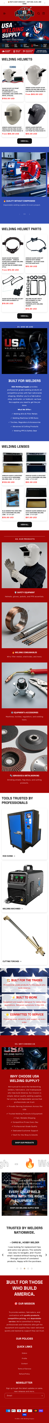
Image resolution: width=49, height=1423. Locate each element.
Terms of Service (24, 1369)
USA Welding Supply (27, 1418)
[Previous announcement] (4, 2)
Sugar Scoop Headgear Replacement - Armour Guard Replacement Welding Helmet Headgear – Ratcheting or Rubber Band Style (12, 262)
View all (24, 141)
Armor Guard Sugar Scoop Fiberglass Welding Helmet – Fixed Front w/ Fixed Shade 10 (12, 129)
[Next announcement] (44, 2)
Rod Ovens (8, 856)
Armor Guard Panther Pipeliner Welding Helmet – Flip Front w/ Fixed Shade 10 (35, 129)
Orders (24, 1353)
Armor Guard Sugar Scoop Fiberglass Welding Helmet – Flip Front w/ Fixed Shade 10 (36, 89)
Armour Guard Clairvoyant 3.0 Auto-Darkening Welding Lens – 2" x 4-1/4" (36, 477)
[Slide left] (19, 214)
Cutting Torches (11, 961)
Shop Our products (24, 1142)
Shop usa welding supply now (24, 1208)
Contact (24, 1364)
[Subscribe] (41, 1395)
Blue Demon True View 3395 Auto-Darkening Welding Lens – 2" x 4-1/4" (12, 512)
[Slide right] (29, 214)
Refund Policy (24, 1374)
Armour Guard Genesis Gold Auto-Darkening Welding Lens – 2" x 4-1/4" (36, 512)
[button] (4, 13)
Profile (24, 1358)
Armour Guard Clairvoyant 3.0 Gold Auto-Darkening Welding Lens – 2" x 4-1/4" (12, 477)
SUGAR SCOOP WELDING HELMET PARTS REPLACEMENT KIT (12, 299)
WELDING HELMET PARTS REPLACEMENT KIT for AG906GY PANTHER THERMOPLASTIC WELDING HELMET (34, 302)
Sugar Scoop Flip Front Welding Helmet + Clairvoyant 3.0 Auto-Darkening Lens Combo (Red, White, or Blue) (12, 92)
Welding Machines (11, 908)
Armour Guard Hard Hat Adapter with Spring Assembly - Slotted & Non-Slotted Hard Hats (35, 260)
